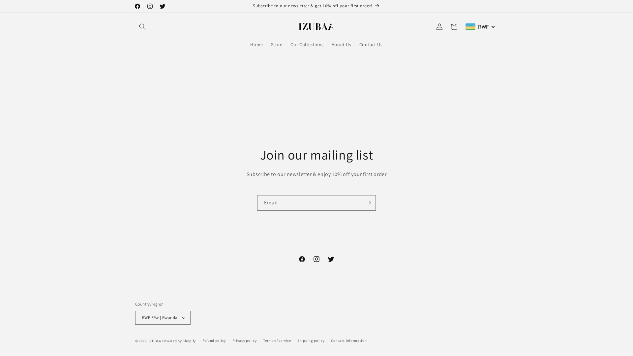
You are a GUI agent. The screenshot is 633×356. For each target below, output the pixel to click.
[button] (142, 26)
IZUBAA (155, 341)
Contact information (349, 340)
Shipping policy (311, 340)
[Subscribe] (368, 203)
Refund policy (214, 340)
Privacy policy (244, 340)
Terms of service (277, 340)
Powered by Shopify (179, 341)
